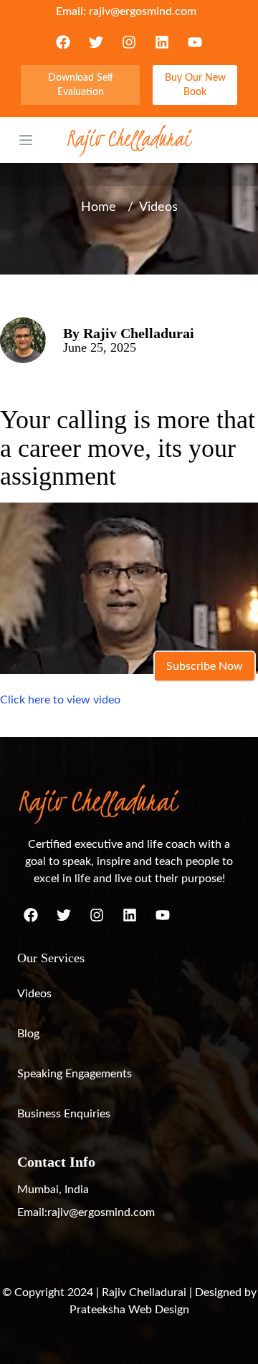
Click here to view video (60, 700)
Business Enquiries (63, 1114)
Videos (34, 993)
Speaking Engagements (74, 1073)
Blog (28, 1033)
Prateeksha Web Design (129, 1309)
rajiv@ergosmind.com (142, 11)
